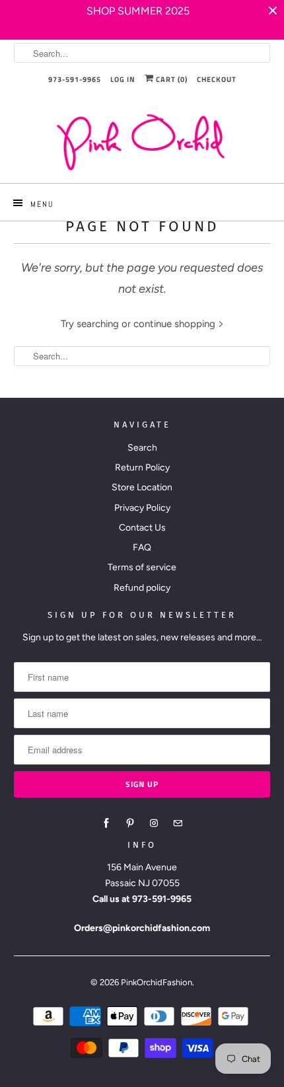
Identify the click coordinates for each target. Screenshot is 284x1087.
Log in (122, 79)
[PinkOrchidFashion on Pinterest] (130, 823)
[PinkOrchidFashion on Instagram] (153, 823)
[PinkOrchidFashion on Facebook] (106, 823)
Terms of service (142, 567)
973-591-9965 (74, 79)
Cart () (171, 79)
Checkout (216, 79)
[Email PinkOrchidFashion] (177, 823)
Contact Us (142, 527)
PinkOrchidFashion (156, 982)
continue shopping (175, 324)
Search (142, 447)
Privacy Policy (142, 507)
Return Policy (142, 467)
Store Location (142, 487)
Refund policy (142, 587)
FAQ (142, 547)
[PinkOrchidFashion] (142, 141)
